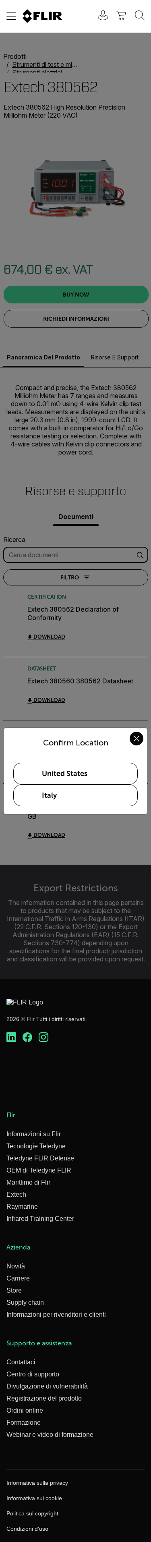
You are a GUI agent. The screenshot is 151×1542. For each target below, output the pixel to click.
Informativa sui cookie (34, 1498)
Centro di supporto (32, 1374)
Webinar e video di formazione (49, 1434)
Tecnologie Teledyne (36, 1146)
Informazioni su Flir (33, 1134)
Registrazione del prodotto (44, 1398)
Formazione (23, 1422)
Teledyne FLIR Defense (40, 1158)
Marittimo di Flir (28, 1182)
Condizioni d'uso (27, 1528)
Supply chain (25, 1302)
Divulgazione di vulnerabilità (47, 1386)
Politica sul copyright (32, 1513)
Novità (15, 1266)
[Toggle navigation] (11, 16)
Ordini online (24, 1410)
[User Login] (98, 16)
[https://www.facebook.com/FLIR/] (27, 1037)
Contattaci (20, 1362)
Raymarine (22, 1206)
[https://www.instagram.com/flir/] (43, 1037)
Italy (49, 795)
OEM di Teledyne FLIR (38, 1170)
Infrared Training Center (40, 1218)
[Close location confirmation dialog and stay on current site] (136, 738)
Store (14, 1290)
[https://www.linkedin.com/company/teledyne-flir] (11, 1037)
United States (64, 774)
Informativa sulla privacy (37, 1483)
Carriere (18, 1278)
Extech (16, 1194)
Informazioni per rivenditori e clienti (56, 1314)
